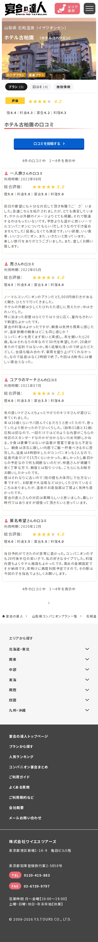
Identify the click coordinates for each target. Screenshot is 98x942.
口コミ (40, 86)
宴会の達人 (26, 8)
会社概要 (16, 807)
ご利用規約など (21, 797)
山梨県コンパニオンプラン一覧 (55, 616)
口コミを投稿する (47, 143)
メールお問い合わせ (25, 817)
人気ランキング (21, 756)
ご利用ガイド (19, 776)
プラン (16, 86)
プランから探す (21, 746)
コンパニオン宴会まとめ (28, 766)
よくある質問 (19, 786)
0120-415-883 (37, 875)
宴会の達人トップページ (28, 736)
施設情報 (63, 86)
